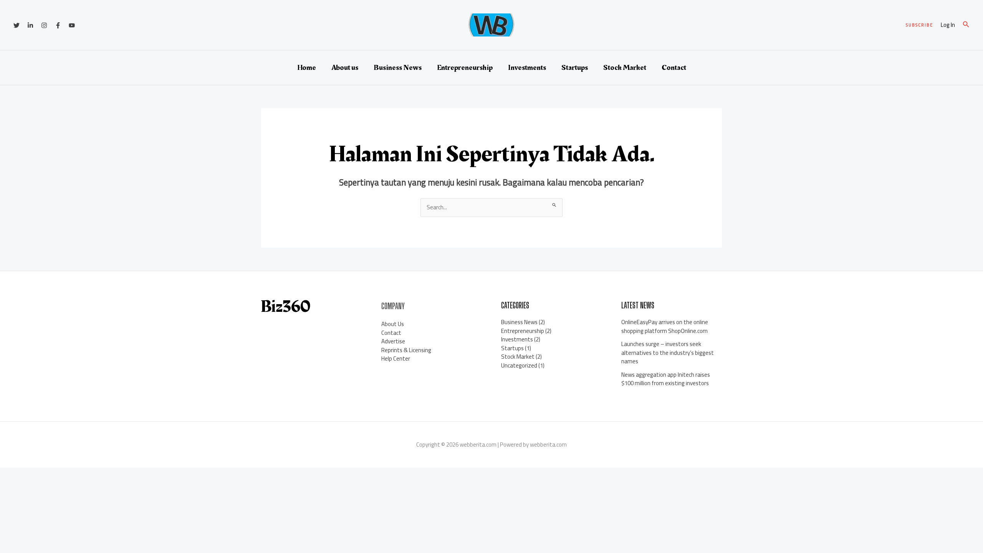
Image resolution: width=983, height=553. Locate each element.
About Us (392, 323)
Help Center (395, 358)
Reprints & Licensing (406, 350)
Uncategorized (519, 365)
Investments (527, 67)
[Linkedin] (30, 25)
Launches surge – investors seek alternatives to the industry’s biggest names (667, 352)
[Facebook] (58, 25)
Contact (674, 67)
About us (344, 67)
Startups (574, 67)
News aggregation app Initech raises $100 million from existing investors (665, 379)
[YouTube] (72, 25)
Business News (398, 67)
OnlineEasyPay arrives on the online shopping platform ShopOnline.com (664, 326)
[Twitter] (16, 25)
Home (306, 67)
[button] (919, 25)
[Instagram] (44, 25)
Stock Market (624, 67)
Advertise (393, 341)
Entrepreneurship (465, 67)
